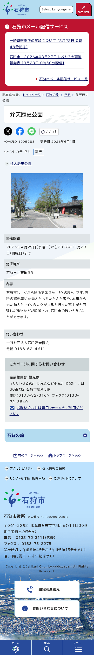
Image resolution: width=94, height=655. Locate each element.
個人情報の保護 (54, 468)
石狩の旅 (52, 94)
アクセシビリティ (21, 468)
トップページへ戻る (67, 455)
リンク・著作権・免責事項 (27, 478)
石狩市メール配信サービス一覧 (63, 79)
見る (67, 94)
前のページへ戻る (30, 455)
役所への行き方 (23, 531)
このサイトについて (67, 478)
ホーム (16, 643)
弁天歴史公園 (21, 163)
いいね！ (51, 131)
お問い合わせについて (50, 608)
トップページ (32, 94)
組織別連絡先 (49, 589)
